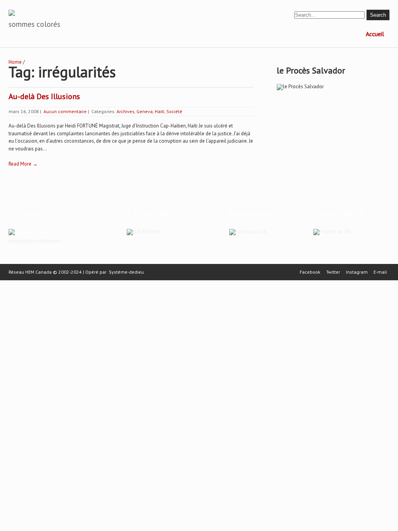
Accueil (375, 34)
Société (174, 111)
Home (15, 62)
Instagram (357, 272)
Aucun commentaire (65, 111)
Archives (125, 111)
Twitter (333, 272)
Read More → (23, 164)
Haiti (159, 111)
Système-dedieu (126, 272)
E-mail (380, 272)
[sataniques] (27, 231)
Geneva (144, 111)
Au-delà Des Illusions (44, 96)
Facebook (310, 272)
